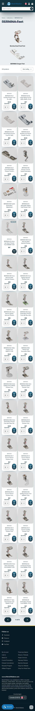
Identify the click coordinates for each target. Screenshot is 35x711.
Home (3, 18)
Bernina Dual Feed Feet (17, 46)
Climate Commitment (8, 663)
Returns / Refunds (23, 655)
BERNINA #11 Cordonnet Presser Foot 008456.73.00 (26, 565)
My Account (5, 652)
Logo (14, 4)
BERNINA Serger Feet (17, 64)
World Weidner (20, 707)
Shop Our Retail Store (24, 668)
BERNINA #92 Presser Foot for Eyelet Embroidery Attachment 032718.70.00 (26, 171)
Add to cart (14, 106)
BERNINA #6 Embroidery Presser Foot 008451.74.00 (25, 601)
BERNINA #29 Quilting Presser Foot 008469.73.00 (25, 493)
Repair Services (22, 657)
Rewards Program (7, 665)
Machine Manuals (23, 663)
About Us (4, 657)
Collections (10, 18)
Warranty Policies (23, 660)
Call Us (4, 655)
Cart (32, 4)
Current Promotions (7, 660)
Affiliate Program (6, 668)
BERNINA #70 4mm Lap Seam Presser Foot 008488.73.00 (9, 243)
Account (29, 4)
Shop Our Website (23, 665)
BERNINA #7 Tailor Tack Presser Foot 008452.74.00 (9, 601)
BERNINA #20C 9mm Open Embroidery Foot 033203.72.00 (9, 565)
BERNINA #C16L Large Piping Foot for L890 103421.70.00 (25, 97)
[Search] (31, 8)
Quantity (6, 103)
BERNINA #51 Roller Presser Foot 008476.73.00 (9, 349)
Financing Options (23, 652)
